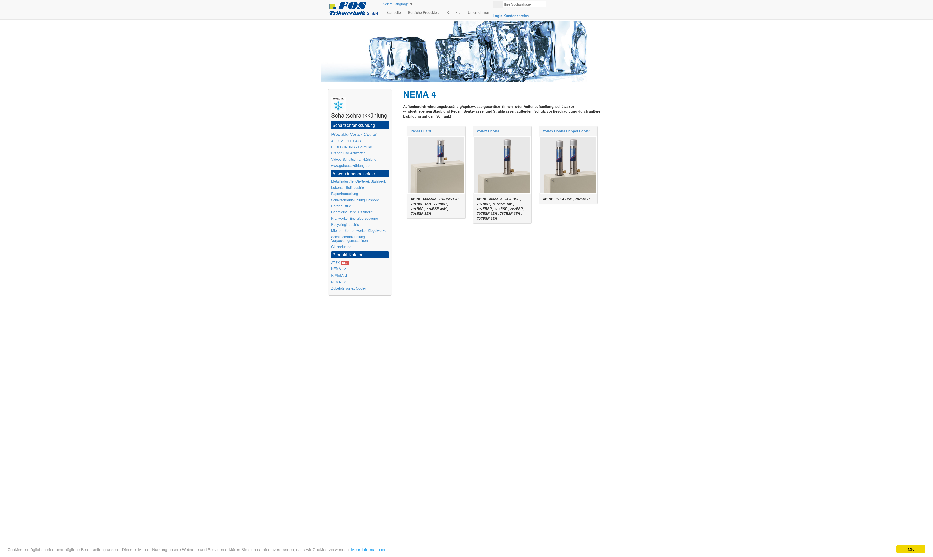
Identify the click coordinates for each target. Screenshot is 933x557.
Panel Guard (421, 130)
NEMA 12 (338, 268)
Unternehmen (478, 12)
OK (911, 549)
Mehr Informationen (368, 549)
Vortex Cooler (488, 130)
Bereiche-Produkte (422, 12)
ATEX (339, 262)
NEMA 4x (338, 281)
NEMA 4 (339, 275)
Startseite (393, 12)
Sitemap (334, 315)
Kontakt (452, 12)
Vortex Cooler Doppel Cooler (566, 130)
